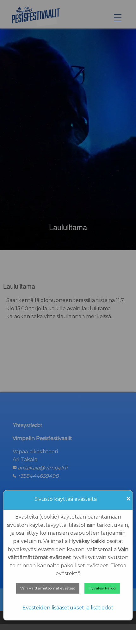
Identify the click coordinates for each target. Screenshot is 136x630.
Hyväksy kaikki (102, 588)
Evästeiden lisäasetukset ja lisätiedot (68, 608)
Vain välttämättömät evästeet (47, 588)
